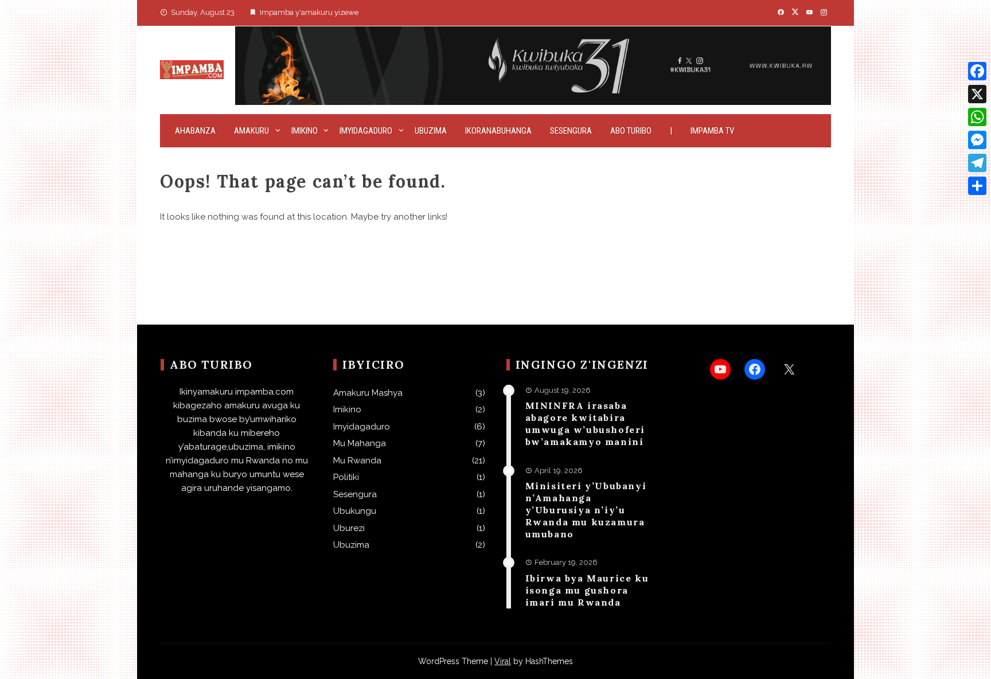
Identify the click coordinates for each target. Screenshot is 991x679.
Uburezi (349, 528)
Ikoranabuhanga (498, 131)
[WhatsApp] (977, 117)
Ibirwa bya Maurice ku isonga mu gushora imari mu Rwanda (587, 590)
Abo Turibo (630, 131)
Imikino (304, 131)
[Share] (977, 185)
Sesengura (571, 131)
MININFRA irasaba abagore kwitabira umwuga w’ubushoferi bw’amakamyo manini (585, 423)
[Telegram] (977, 162)
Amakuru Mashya (368, 393)
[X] (977, 94)
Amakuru (251, 131)
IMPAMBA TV (712, 131)
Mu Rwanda (357, 460)
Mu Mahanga (359, 443)
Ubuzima (431, 131)
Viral (502, 661)
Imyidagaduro (366, 131)
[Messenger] (977, 139)
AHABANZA (195, 131)
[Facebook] (977, 71)
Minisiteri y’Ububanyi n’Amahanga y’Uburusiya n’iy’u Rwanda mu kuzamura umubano (586, 509)
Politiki (346, 477)
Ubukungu (354, 511)
